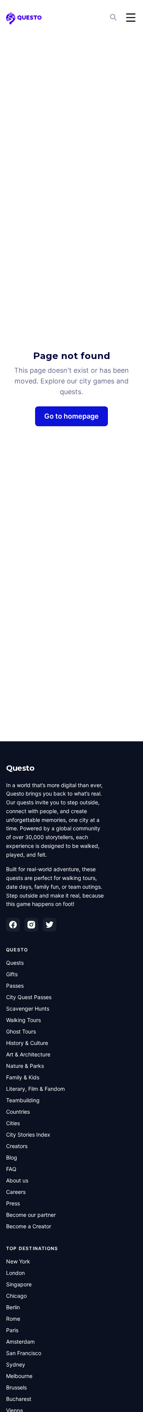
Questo (20, 768)
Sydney (15, 1364)
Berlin (13, 1307)
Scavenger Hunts (27, 1008)
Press (13, 1203)
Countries (18, 1111)
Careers (16, 1192)
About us (17, 1180)
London (15, 1273)
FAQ (11, 1169)
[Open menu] (131, 17)
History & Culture (27, 1043)
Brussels (16, 1387)
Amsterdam (20, 1341)
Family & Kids (22, 1077)
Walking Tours (23, 1020)
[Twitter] (49, 925)
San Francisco (23, 1353)
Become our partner (31, 1214)
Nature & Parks (25, 1066)
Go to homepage (71, 416)
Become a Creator (28, 1226)
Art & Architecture (28, 1054)
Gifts (12, 974)
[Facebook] (13, 925)
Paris (12, 1330)
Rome (13, 1318)
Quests (15, 962)
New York (18, 1261)
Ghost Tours (21, 1031)
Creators (16, 1146)
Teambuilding (23, 1100)
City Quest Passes (28, 997)
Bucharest (18, 1399)
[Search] (114, 17)
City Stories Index (28, 1134)
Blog (11, 1157)
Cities (13, 1123)
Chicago (16, 1295)
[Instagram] (31, 925)
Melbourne (19, 1376)
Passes (15, 985)
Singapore (19, 1284)
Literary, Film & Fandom (35, 1088)
